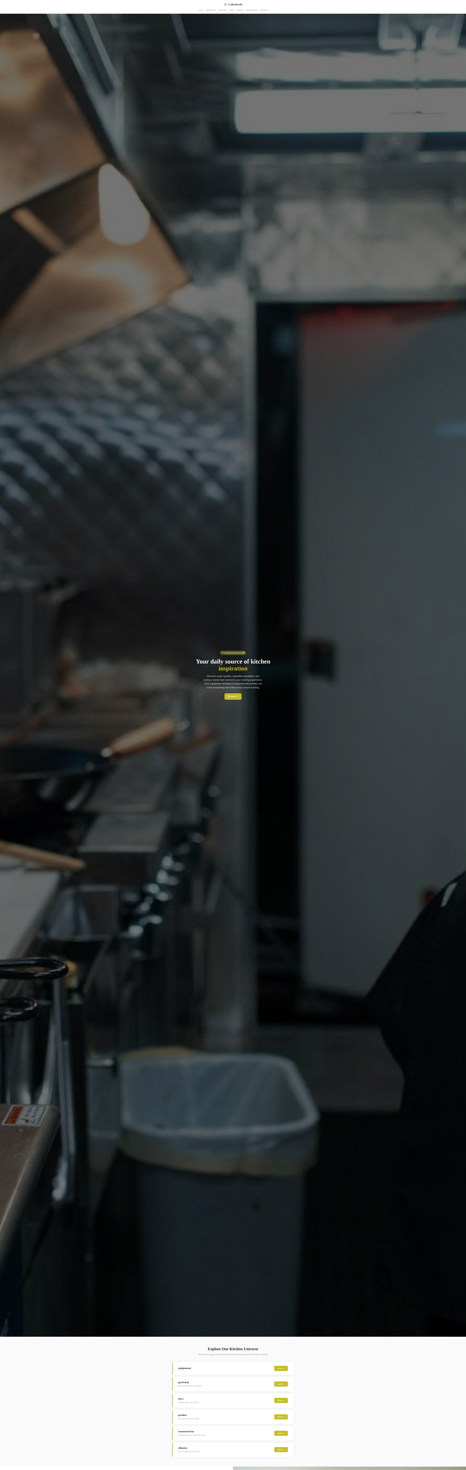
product (240, 10)
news (231, 10)
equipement (211, 10)
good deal (222, 10)
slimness (264, 10)
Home (200, 10)
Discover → (233, 696)
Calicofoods (233, 4)
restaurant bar (251, 10)
